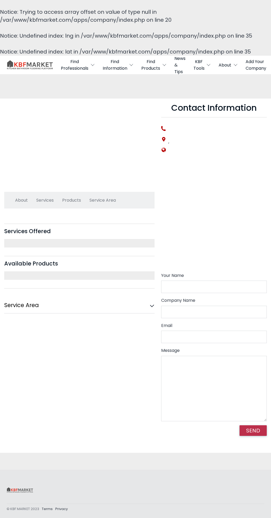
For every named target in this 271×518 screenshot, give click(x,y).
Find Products (150, 65)
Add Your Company (256, 65)
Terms (47, 509)
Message (170, 350)
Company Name (178, 300)
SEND (253, 430)
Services (45, 200)
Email (166, 325)
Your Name (172, 275)
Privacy (61, 509)
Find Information (115, 65)
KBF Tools (199, 65)
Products (71, 200)
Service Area (102, 200)
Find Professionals (74, 65)
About (225, 65)
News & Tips (180, 65)
